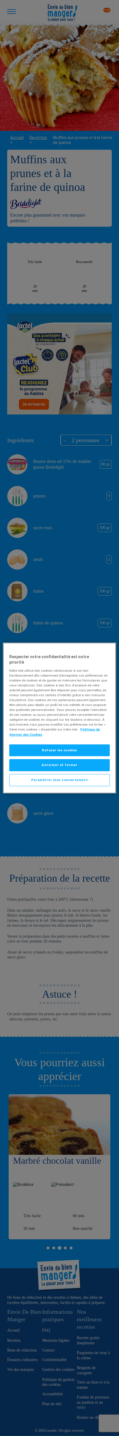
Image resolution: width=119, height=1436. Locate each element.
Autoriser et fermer (59, 765)
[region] (59, 718)
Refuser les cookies (59, 750)
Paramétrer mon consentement (59, 780)
